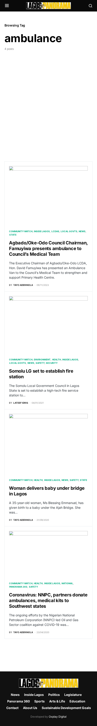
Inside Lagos (42, 231)
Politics (54, 695)
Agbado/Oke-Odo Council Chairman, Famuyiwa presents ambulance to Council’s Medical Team (48, 248)
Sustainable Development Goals (66, 708)
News (82, 231)
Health (56, 359)
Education (77, 701)
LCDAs (55, 231)
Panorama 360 (18, 586)
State (12, 234)
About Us (30, 708)
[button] (7, 5)
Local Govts (69, 231)
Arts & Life (57, 701)
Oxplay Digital (58, 716)
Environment (42, 359)
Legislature (73, 695)
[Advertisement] (48, 102)
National (67, 583)
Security (52, 363)
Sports (39, 701)
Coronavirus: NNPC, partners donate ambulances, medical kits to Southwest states (48, 600)
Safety (40, 363)
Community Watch (20, 231)
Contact (12, 708)
